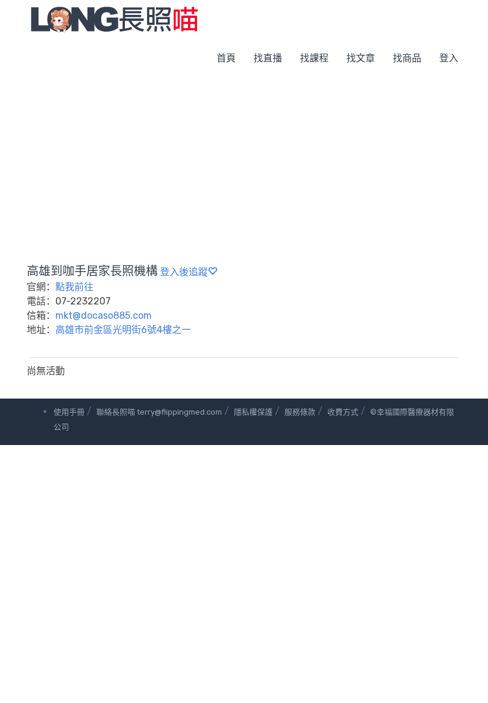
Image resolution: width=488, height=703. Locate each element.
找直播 (268, 58)
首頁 (226, 58)
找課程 (314, 58)
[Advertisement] (244, 166)
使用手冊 (69, 412)
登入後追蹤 (184, 272)
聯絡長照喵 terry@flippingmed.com (159, 412)
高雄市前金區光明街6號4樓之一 (123, 329)
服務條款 (299, 412)
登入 (448, 58)
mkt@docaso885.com (103, 315)
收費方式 (342, 412)
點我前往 (74, 287)
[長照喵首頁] (114, 18)
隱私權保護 (253, 412)
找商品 (407, 58)
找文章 (360, 58)
